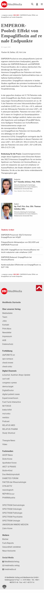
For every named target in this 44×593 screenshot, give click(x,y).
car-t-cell (6, 379)
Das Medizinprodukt (11, 474)
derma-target (7, 386)
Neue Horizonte (8, 551)
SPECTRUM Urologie (11, 521)
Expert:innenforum (10, 398)
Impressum (7, 336)
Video (4, 444)
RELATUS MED (8, 425)
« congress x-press (7, 15)
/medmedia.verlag (12, 565)
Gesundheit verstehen (11, 547)
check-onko (7, 366)
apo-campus (7, 359)
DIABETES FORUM (10, 478)
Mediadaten (7, 313)
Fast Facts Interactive (11, 402)
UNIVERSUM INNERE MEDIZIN (15, 524)
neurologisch (7, 490)
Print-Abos (6, 328)
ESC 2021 (16, 15)
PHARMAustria (8, 498)
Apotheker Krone (9, 463)
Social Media (8, 557)
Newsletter (6, 332)
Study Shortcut (8, 433)
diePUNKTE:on (8, 355)
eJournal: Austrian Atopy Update (16, 375)
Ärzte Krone (7, 459)
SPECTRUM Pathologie (12, 513)
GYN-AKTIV (7, 486)
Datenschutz (7, 344)
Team (4, 317)
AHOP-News (7, 455)
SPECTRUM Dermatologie (13, 505)
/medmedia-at (10, 569)
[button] (4, 587)
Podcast (5, 421)
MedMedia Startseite (11, 302)
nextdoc (5, 417)
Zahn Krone (7, 528)
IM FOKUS (6, 406)
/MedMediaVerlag (11, 561)
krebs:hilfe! (7, 410)
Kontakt (5, 325)
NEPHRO (8, 494)
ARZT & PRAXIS (9, 467)
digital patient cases (11, 394)
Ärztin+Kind (7, 470)
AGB (4, 340)
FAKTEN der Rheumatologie (14, 482)
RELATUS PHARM (10, 429)
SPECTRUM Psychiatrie (12, 517)
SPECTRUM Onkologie (12, 509)
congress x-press (9, 382)
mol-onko (6, 413)
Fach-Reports (8, 543)
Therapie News (8, 440)
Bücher (5, 539)
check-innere (7, 363)
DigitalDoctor (8, 390)
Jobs (4, 321)
